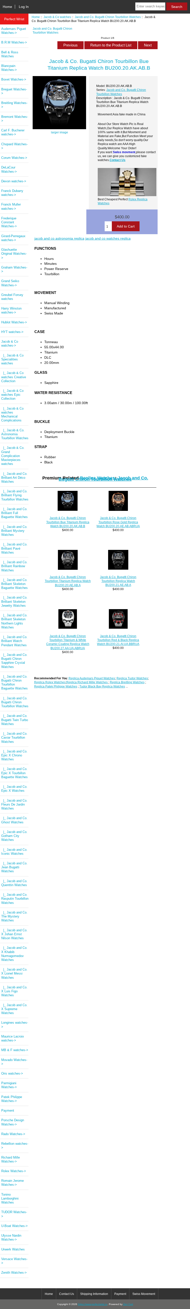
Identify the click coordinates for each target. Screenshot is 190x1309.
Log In (24, 7)
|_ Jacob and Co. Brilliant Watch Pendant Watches (14, 641)
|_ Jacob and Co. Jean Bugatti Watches (14, 867)
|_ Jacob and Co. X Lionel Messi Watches (14, 973)
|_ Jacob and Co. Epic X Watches (14, 788)
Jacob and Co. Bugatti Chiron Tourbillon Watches (108, 17)
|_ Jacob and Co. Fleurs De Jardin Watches (14, 804)
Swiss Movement (143, 1294)
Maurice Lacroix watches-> (12, 1038)
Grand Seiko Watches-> (10, 283)
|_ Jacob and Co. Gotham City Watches (14, 836)
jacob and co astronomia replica (59, 238)
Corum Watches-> (14, 158)
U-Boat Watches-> (14, 1226)
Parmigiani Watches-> (9, 1085)
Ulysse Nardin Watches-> (11, 1237)
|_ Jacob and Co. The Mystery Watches (14, 916)
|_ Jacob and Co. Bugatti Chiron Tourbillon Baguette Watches (14, 682)
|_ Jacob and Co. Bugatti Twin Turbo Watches (14, 720)
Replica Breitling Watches (127, 682)
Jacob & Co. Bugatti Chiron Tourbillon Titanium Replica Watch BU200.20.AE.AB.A (68, 580)
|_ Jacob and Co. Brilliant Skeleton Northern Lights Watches (14, 621)
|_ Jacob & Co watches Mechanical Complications (12, 414)
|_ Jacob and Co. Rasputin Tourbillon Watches (14, 898)
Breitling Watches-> (14, 105)
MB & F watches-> (14, 1050)
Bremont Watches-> (14, 119)
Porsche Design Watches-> (12, 1122)
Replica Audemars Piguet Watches (92, 678)
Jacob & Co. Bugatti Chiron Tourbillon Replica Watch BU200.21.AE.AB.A (118, 580)
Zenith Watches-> (14, 1272)
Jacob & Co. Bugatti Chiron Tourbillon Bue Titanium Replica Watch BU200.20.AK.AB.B (67, 521)
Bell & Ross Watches (9, 54)
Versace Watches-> (14, 1261)
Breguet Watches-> (14, 91)
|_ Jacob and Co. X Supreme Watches (14, 1009)
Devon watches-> (13, 181)
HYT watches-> (12, 332)
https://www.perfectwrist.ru (92, 1304)
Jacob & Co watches (57, 17)
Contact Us (117, 160)
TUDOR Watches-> (14, 1214)
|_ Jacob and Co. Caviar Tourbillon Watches (14, 737)
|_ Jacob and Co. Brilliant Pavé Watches (14, 548)
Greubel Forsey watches (12, 297)
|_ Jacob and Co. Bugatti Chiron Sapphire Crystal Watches (14, 661)
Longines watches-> (14, 1024)
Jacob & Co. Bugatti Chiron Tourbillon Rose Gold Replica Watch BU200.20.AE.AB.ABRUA (118, 521)
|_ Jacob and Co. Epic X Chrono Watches (14, 755)
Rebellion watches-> (14, 1145)
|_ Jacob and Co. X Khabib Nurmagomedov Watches (14, 954)
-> (9, 343)
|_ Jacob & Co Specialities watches (12, 359)
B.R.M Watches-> (14, 42)
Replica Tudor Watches (132, 678)
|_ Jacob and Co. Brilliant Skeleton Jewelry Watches (14, 601)
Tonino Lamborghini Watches (10, 1198)
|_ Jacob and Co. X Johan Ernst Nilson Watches (14, 934)
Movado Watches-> (14, 1062)
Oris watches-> (12, 1073)
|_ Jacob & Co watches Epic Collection (12, 394)
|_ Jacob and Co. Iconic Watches (14, 851)
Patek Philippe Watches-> (11, 1099)
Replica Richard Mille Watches (87, 682)
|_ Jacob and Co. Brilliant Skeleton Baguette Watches (14, 584)
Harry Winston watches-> (11, 310)
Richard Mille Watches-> (10, 1159)
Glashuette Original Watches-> (14, 253)
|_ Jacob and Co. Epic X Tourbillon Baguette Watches (14, 773)
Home (7, 7)
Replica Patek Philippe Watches (55, 686)
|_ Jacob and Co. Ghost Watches (14, 820)
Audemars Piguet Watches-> (13, 31)
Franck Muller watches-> (11, 206)
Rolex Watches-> (13, 1171)
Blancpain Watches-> (9, 68)
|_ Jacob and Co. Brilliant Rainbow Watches (14, 566)
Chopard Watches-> (14, 146)
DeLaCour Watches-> (9, 169)
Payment (7, 1110)
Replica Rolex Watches (50, 682)
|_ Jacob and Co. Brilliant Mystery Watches (14, 531)
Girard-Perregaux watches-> (13, 238)
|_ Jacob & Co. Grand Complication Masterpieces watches (12, 456)
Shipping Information (94, 1294)
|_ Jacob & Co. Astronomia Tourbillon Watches (14, 434)
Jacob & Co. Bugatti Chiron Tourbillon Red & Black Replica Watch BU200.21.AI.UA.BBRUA (118, 639)
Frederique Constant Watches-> (9, 222)
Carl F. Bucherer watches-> (12, 132)
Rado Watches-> (13, 1134)
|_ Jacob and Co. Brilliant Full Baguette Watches (14, 513)
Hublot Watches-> (14, 322)
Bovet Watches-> (13, 79)
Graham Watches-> (14, 269)
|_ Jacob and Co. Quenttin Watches (14, 883)
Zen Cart (128, 1304)
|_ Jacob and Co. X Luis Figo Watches (14, 991)
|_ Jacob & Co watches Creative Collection (13, 377)
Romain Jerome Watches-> (12, 1182)
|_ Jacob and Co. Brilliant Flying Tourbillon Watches (14, 495)
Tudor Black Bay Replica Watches (102, 686)
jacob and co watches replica (108, 238)
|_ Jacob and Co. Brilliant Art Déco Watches (14, 477)
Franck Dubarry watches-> (12, 193)
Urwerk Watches (13, 1249)
